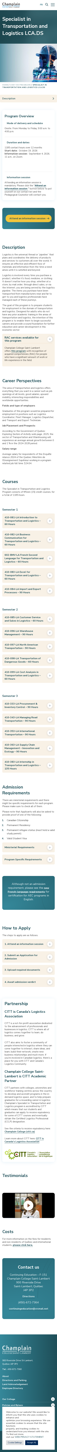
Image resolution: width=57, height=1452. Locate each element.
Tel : (5, 1369)
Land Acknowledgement (15, 1384)
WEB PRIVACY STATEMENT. (29, 1436)
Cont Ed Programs (20, 85)
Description (8, 98)
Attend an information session (27, 218)
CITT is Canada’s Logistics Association (24, 1140)
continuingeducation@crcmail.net (28, 1308)
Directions (28, 1296)
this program (18, 351)
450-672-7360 (12, 1369)
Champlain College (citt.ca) (20, 1131)
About (5, 1376)
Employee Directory (12, 1388)
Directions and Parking (14, 1380)
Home (5, 85)
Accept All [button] (31, 1442)
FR (41, 4)
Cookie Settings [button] (15, 1442)
